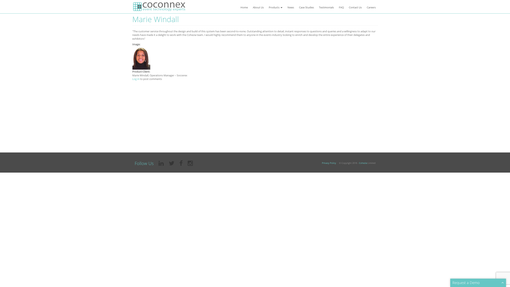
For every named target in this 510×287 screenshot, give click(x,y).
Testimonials (326, 7)
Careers (371, 7)
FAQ (341, 7)
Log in (135, 79)
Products (274, 7)
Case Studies (306, 7)
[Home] (159, 7)
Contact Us (355, 7)
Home (244, 7)
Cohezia (363, 162)
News (290, 7)
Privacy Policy (329, 162)
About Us (258, 7)
